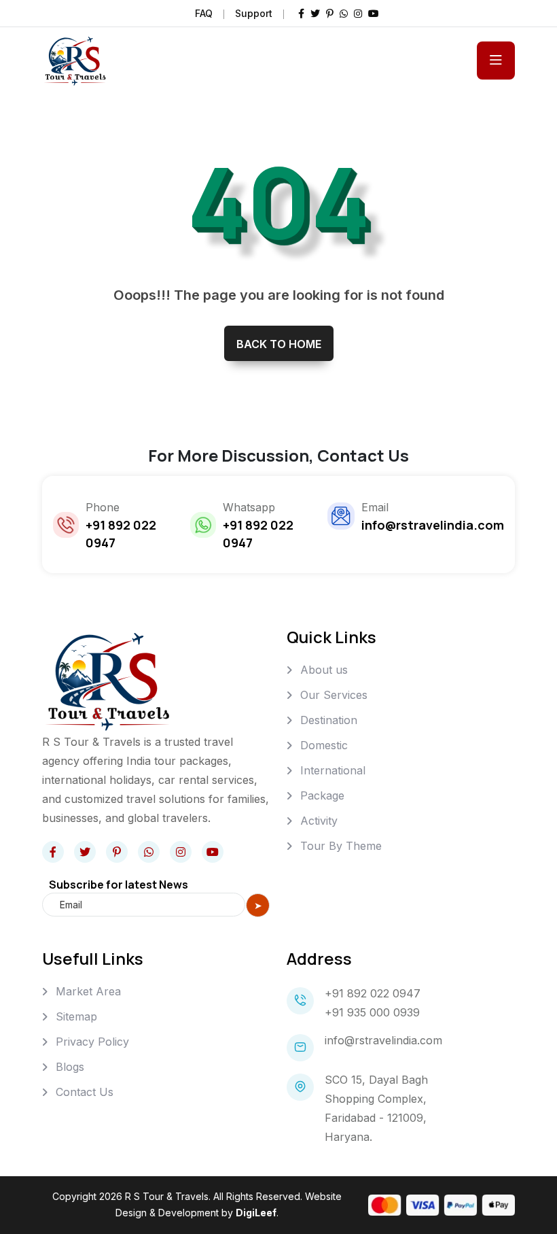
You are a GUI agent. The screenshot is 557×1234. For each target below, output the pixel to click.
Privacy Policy (92, 1041)
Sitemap (76, 1016)
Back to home (278, 344)
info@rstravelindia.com (383, 1040)
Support (253, 13)
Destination (328, 720)
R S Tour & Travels (167, 1196)
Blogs (70, 1067)
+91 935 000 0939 (372, 1012)
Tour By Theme (341, 846)
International (332, 770)
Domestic (324, 745)
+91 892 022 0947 (372, 993)
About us (324, 669)
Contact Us (84, 1092)
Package (322, 795)
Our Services (333, 695)
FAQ (204, 13)
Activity (319, 820)
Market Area (88, 991)
